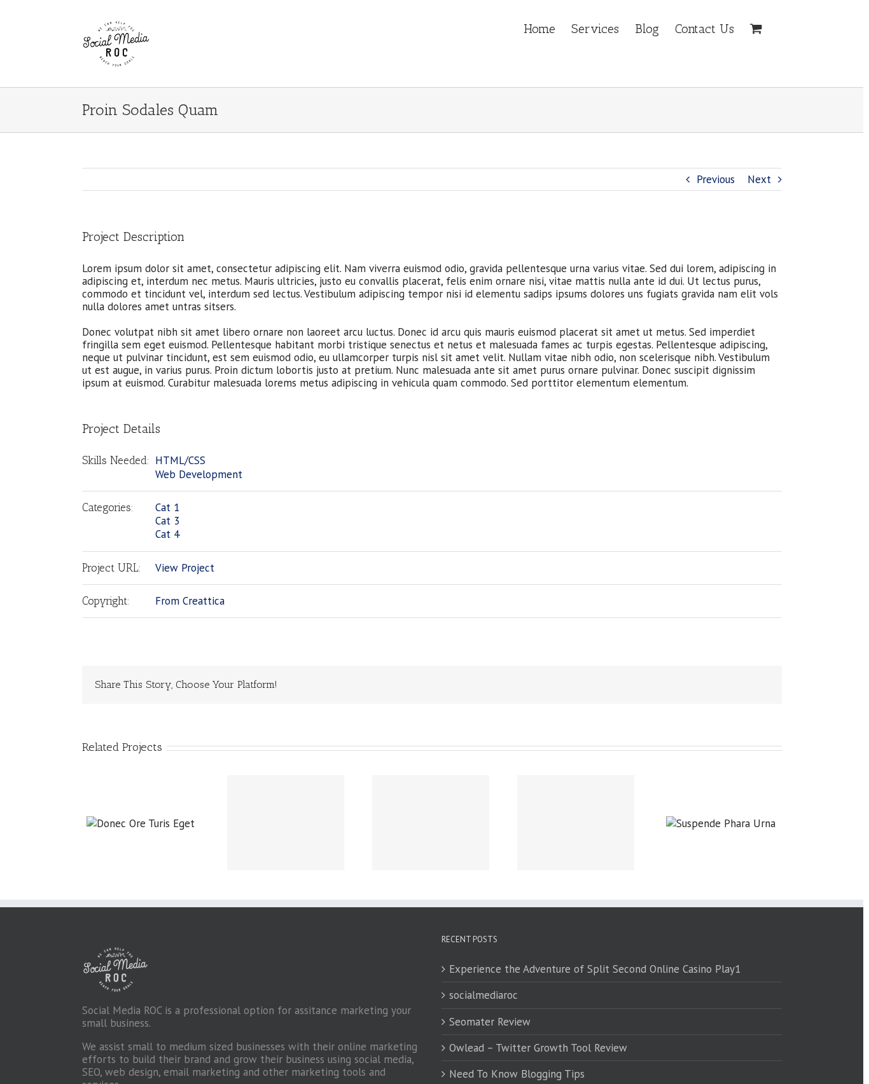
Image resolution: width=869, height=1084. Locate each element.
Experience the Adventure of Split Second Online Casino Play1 (594, 969)
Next (759, 179)
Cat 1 (167, 507)
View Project (184, 568)
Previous (716, 179)
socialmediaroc (483, 995)
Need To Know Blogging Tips (517, 1073)
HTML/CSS (180, 460)
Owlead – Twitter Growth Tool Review (538, 1047)
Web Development (198, 474)
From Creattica (190, 601)
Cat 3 (167, 521)
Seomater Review (490, 1021)
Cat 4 (167, 534)
